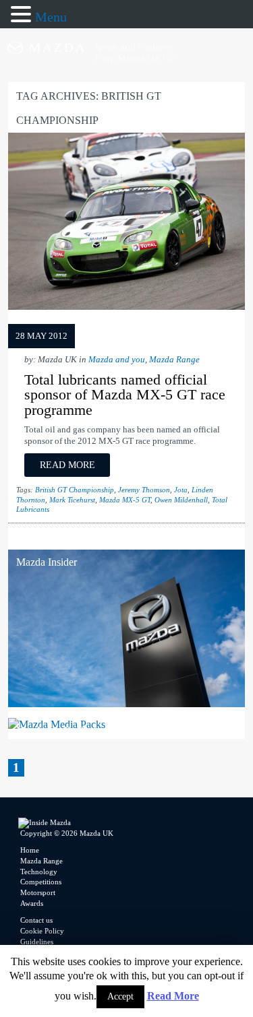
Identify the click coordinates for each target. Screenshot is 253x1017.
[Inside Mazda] (126, 74)
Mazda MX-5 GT (124, 500)
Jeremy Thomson (144, 490)
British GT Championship (74, 490)
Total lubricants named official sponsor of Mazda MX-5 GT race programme (124, 394)
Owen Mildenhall (181, 500)
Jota (181, 490)
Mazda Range (174, 359)
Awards (31, 903)
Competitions (40, 882)
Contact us (36, 920)
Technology (38, 871)
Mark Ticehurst (72, 500)
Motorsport (37, 892)
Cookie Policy (42, 931)
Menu (51, 16)
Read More (173, 996)
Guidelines (36, 942)
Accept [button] (120, 996)
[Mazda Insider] (126, 703)
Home (29, 850)
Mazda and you (116, 359)
